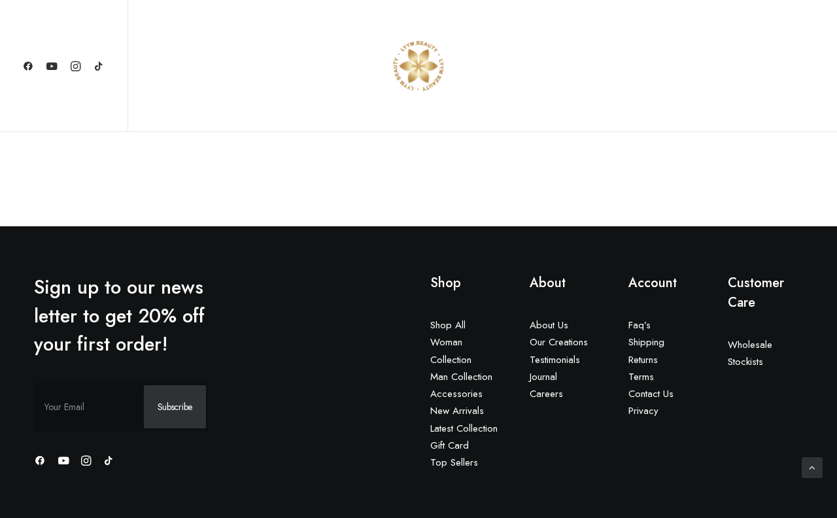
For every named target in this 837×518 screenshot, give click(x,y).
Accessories (456, 394)
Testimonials (555, 360)
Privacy (643, 411)
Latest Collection (464, 428)
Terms (641, 377)
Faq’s (639, 325)
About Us (549, 325)
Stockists (745, 361)
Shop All (448, 325)
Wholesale (750, 344)
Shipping (646, 342)
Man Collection (461, 377)
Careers (546, 394)
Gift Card (449, 445)
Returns (643, 360)
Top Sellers (454, 462)
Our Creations (559, 342)
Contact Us (651, 394)
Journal (543, 377)
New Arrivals (457, 411)
